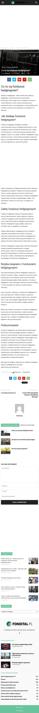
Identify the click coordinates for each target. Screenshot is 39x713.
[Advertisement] (19, 25)
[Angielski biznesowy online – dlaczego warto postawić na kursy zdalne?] (33, 571)
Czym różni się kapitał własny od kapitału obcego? (30, 395)
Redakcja (7, 73)
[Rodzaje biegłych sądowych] (5, 665)
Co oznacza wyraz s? (8, 393)
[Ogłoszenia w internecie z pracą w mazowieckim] (5, 655)
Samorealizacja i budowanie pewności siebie (14, 699)
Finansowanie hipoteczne (8, 685)
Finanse (3, 67)
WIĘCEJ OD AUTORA (27, 425)
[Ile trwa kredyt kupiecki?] (5, 450)
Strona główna (5, 48)
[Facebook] (19, 633)
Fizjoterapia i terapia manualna (10, 682)
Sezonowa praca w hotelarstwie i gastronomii (14, 690)
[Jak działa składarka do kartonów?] (33, 580)
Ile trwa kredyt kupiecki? (19, 448)
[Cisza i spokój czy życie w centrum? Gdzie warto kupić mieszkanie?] (33, 589)
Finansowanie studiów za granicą (10, 693)
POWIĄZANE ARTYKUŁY (10, 425)
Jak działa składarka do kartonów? (11, 578)
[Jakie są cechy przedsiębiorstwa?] (5, 432)
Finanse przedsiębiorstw (12, 67)
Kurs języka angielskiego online (22, 644)
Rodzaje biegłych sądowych (21, 662)
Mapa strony (19, 707)
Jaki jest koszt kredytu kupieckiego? (23, 439)
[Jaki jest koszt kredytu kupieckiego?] (5, 441)
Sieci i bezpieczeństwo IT (8, 676)
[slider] (6, 372)
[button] (36, 2)
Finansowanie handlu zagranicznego (11, 696)
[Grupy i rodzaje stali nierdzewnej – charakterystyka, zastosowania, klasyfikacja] (33, 598)
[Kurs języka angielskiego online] (5, 646)
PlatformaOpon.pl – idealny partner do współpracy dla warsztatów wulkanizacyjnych (12, 560)
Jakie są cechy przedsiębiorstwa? (22, 430)
